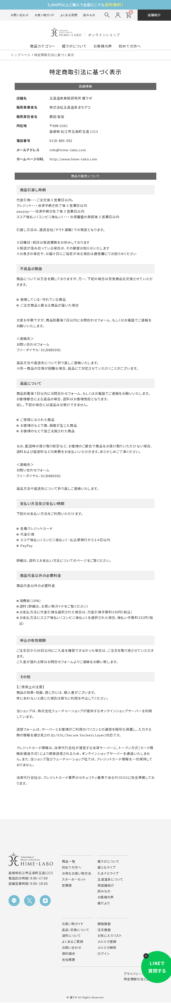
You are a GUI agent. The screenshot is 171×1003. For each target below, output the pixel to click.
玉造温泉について (110, 879)
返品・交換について (75, 929)
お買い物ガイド (45, 15)
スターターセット (74, 879)
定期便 (67, 885)
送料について (71, 935)
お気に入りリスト (110, 935)
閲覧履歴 (104, 923)
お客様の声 (103, 46)
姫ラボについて (74, 46)
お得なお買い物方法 (76, 873)
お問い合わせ (20, 15)
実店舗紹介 (106, 885)
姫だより (104, 903)
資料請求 (68, 953)
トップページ (21, 55)
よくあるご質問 (72, 941)
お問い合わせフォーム (33, 344)
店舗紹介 (154, 15)
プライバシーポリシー (139, 973)
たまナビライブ (108, 873)
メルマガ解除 (107, 947)
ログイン (104, 953)
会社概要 (68, 959)
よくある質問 (68, 15)
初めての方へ (130, 46)
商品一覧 (68, 861)
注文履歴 (104, 929)
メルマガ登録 (107, 941)
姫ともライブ (106, 867)
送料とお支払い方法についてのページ (58, 560)
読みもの (89, 15)
